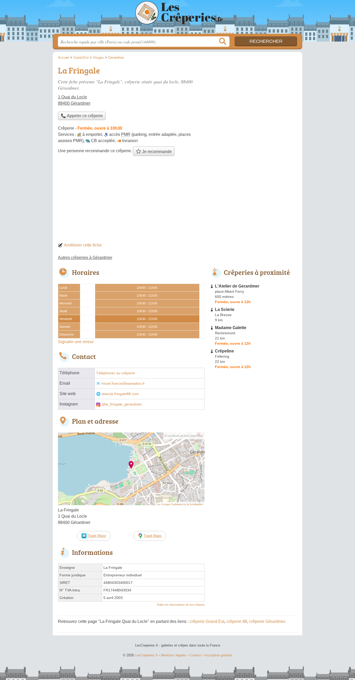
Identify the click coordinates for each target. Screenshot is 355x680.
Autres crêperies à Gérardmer (85, 257)
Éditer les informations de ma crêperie (181, 604)
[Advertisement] (177, 200)
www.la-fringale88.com (120, 394)
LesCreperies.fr (177, 18)
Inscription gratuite (218, 655)
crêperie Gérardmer (267, 621)
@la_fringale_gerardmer (122, 404)
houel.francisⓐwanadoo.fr (123, 383)
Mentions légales (173, 655)
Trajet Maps (153, 536)
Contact (195, 655)
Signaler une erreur (76, 341)
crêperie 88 (236, 621)
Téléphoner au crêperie (115, 373)
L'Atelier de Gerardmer (237, 286)
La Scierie (224, 309)
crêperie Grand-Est (206, 621)
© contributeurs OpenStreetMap (184, 435)
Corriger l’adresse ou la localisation (182, 504)
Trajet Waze (97, 536)
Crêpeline (224, 351)
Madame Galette (230, 327)
